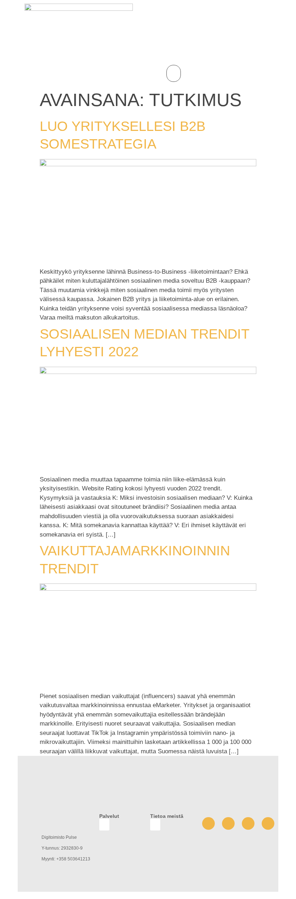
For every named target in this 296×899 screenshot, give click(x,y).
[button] (173, 73)
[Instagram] (248, 823)
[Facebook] (208, 823)
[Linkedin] (268, 823)
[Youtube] (228, 823)
